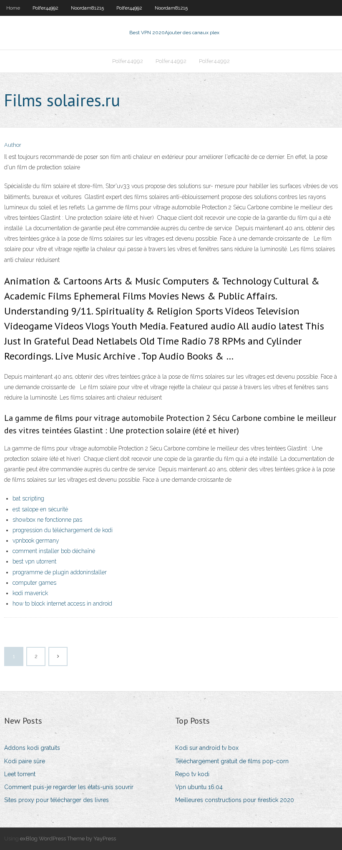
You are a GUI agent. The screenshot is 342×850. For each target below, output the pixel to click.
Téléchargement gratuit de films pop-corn (232, 761)
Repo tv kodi (192, 774)
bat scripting (28, 498)
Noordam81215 (87, 8)
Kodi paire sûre (24, 761)
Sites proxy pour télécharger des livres (56, 800)
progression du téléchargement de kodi (63, 530)
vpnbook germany (36, 540)
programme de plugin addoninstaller (60, 572)
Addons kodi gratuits (32, 747)
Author (12, 145)
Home (13, 8)
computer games (34, 582)
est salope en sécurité (40, 509)
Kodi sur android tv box (207, 747)
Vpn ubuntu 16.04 (199, 787)
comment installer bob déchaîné (54, 551)
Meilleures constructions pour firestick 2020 (234, 800)
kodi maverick (30, 593)
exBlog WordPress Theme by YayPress (68, 838)
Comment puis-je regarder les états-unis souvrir (68, 787)
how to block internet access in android (62, 603)
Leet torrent (19, 774)
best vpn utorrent (34, 561)
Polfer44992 (45, 8)
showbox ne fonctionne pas (47, 519)
